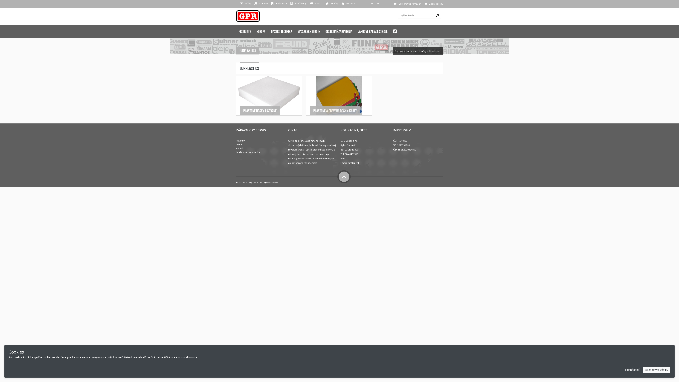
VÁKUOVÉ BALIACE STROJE (373, 31)
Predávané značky (416, 51)
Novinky (240, 140)
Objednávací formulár (410, 3)
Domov (398, 51)
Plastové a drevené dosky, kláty (335, 110)
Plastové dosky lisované (260, 110)
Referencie (281, 3)
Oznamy (263, 3)
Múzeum (350, 3)
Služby (248, 3)
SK (372, 3)
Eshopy (261, 31)
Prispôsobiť (632, 369)
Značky (334, 3)
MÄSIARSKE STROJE (309, 31)
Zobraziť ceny (436, 3)
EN (378, 3)
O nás (239, 144)
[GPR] (248, 17)
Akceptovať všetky (656, 369)
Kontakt (318, 3)
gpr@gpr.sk (353, 162)
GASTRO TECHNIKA (281, 31)
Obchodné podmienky (248, 152)
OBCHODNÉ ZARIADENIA (339, 31)
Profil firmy (300, 3)
